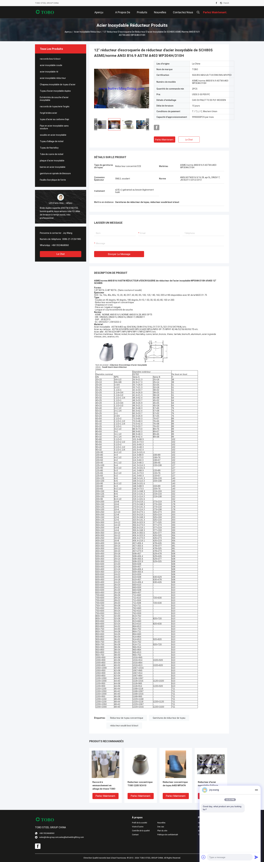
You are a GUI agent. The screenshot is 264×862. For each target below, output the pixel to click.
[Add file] (203, 857)
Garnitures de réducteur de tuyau (169, 718)
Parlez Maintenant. (164, 139)
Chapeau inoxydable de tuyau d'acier (57, 84)
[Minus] (256, 790)
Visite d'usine (137, 827)
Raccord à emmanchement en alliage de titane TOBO (103, 785)
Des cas (160, 827)
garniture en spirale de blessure (55, 173)
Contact (135, 835)
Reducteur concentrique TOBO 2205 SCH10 (140, 784)
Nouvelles (161, 823)
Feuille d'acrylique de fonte (53, 180)
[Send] (256, 857)
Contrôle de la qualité (141, 831)
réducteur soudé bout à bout (124, 725)
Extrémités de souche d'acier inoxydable (54, 98)
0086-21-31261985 (71, 239)
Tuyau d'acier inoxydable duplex (55, 91)
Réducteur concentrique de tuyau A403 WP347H (175, 784)
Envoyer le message (119, 254)
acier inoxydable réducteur (87, 32)
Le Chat (60, 254)
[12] (121, 88)
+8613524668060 (60, 245)
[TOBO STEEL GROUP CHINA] (45, 12)
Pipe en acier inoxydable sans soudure (54, 127)
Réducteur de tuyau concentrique (126, 718)
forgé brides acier (48, 113)
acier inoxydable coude (51, 65)
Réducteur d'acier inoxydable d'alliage (208, 784)
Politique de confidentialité (167, 835)
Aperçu (68, 32)
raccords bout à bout (50, 59)
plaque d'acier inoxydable (52, 160)
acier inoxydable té (49, 71)
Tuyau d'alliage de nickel (51, 141)
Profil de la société (139, 823)
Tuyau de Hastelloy (49, 148)
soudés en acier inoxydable (53, 135)
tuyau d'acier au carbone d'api (54, 119)
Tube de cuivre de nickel (51, 154)
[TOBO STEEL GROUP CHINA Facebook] (216, 3)
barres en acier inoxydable (52, 167)
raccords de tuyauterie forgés (54, 106)
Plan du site (162, 831)
